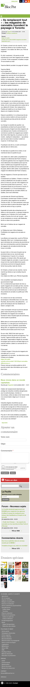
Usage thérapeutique (8, 624)
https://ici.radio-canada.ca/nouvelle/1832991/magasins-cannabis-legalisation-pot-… (14, 39)
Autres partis (5, 631)
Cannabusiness (6, 607)
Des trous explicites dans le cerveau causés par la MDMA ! (13, 542)
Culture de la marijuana (8, 615)
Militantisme (5, 646)
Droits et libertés (6, 637)
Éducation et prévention (9, 655)
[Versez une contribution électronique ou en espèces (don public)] (3, 480)
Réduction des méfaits (8, 626)
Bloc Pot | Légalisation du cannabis (8, 5)
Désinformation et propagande (10, 640)
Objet (3, 443)
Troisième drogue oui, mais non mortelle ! (15, 546)
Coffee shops (6, 609)
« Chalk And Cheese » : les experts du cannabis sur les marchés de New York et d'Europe (15, 524)
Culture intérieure (7, 618)
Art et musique (6, 598)
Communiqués (6, 662)
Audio (3, 660)
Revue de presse (6, 666)
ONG (3, 650)
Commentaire (7, 450)
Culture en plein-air (8, 617)
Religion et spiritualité (8, 602)
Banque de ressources (8, 668)
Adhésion (3, 677)
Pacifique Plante (6, 652)
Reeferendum (5, 664)
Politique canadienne (11, 33)
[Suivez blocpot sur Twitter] (20, 2)
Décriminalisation (7, 639)
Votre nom (5, 437)
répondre (5, 423)
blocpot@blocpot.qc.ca (7, 673)
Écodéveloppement (7, 620)
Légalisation (5, 644)
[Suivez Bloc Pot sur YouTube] (26, 2)
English (15, 1)
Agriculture (5, 596)
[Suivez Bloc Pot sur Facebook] (23, 2)
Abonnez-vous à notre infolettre (12, 494)
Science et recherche (8, 603)
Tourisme (5, 611)
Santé (3, 622)
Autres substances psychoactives (11, 605)
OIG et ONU (5, 648)
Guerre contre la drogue (9, 642)
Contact (15, 683)
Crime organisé (6, 635)
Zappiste (9, 31)
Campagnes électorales (8, 633)
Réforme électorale (7, 653)
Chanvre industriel (7, 613)
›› (21, 531)
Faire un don (11, 480)
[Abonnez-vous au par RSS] (28, 2)
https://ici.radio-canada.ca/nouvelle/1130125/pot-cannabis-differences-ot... (14, 361)
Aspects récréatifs (7, 600)
